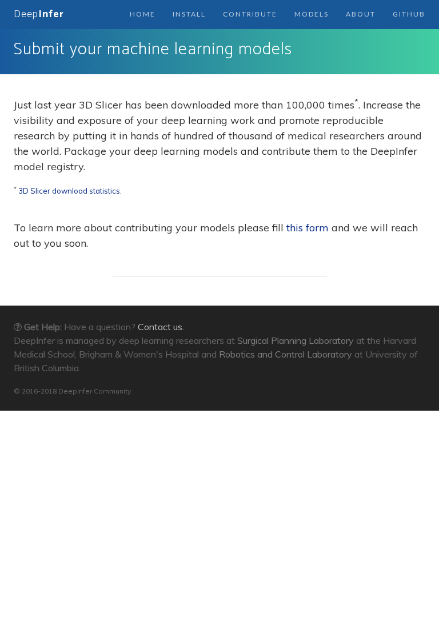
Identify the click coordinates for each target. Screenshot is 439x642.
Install (189, 14)
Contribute (250, 14)
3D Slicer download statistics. (70, 190)
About (361, 14)
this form (307, 227)
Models (311, 14)
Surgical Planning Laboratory (295, 340)
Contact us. (161, 326)
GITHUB (409, 14)
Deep (39, 14)
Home (142, 14)
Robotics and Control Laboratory (285, 354)
